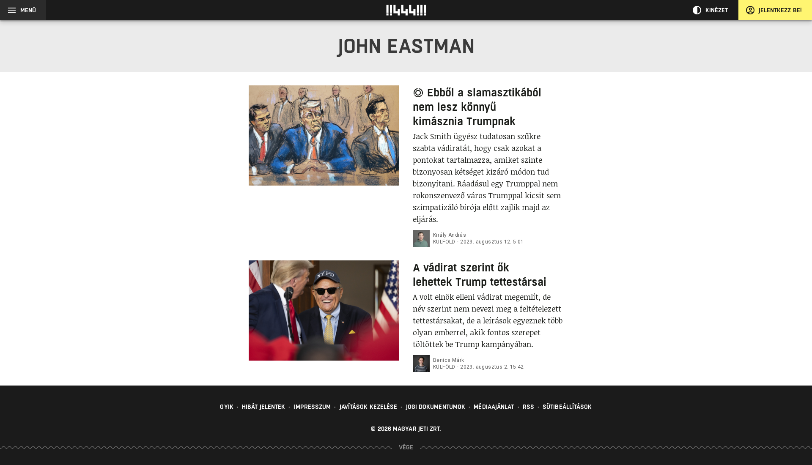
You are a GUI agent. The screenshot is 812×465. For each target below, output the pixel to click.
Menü (28, 10)
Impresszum (312, 406)
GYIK (226, 406)
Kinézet (716, 10)
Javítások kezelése (369, 406)
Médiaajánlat (494, 406)
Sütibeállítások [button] (567, 406)
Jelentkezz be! (780, 10)
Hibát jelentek (263, 406)
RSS (528, 406)
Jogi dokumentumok (436, 406)
